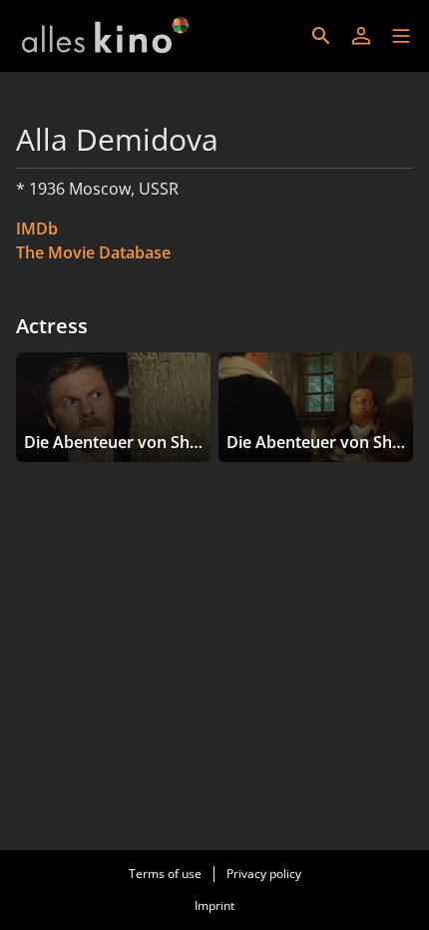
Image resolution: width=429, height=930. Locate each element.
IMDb (37, 228)
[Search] (321, 36)
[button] (401, 36)
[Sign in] (361, 36)
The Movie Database (93, 252)
